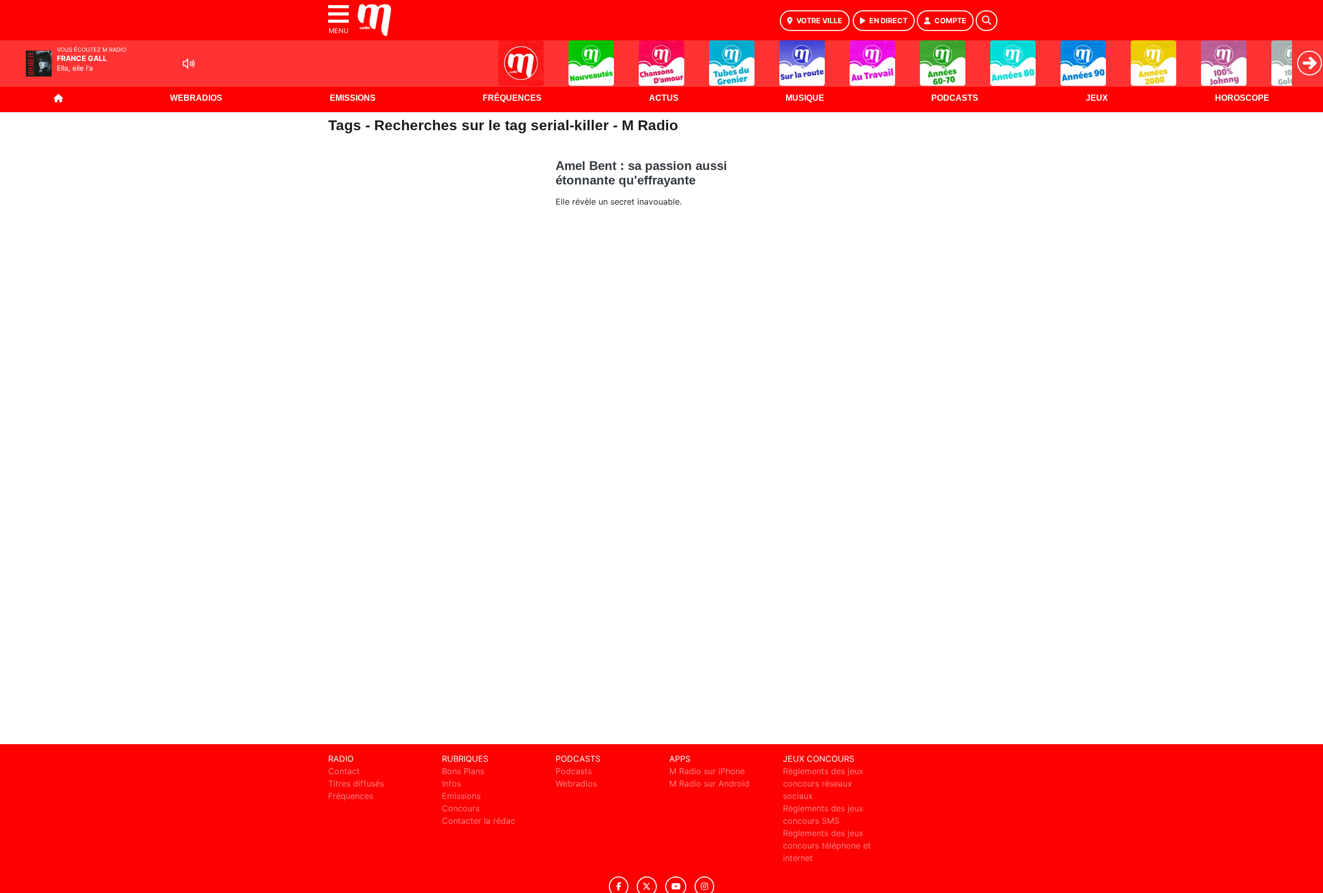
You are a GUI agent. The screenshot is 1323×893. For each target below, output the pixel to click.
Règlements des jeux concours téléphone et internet (827, 845)
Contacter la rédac (478, 820)
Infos (451, 783)
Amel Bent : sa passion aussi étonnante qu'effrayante (641, 173)
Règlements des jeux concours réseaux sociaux (823, 783)
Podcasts (954, 98)
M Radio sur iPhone (707, 771)
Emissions (353, 98)
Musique (805, 98)
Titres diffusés (356, 783)
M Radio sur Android (709, 783)
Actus (664, 98)
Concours (461, 808)
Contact (344, 771)
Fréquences (512, 98)
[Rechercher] (986, 20)
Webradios (196, 98)
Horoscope (1242, 98)
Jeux (1097, 98)
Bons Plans (463, 771)
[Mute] (188, 63)
